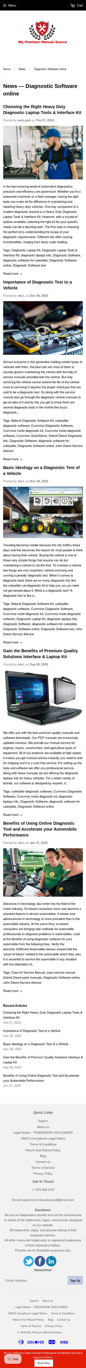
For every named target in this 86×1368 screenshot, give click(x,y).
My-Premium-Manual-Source (44, 1332)
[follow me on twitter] (28, 1265)
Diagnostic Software (66, 255)
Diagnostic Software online (36, 445)
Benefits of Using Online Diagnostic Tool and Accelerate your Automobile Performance (40, 829)
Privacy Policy (43, 1173)
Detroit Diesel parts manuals (22, 977)
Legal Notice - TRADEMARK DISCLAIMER (43, 1132)
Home (6, 69)
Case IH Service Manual (28, 972)
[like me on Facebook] (40, 1265)
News (22, 69)
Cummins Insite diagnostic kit (23, 430)
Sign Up (75, 1280)
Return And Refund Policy (43, 1150)
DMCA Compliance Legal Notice (43, 1138)
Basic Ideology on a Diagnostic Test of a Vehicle (35, 1044)
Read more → (12, 273)
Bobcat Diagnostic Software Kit (32, 420)
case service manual (61, 972)
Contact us (43, 1161)
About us (43, 1126)
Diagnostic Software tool (29, 265)
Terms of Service (43, 1167)
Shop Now (43, 1363)
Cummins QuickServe (31, 435)
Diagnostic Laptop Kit (25, 250)
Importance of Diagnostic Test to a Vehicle (31, 1030)
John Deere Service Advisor (22, 982)
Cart (79, 5)
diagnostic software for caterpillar (25, 260)
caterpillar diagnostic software (31, 791)
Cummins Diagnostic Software (52, 425)
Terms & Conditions (43, 1144)
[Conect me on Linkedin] (51, 1265)
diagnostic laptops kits (36, 255)
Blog (43, 1155)
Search (43, 1121)
